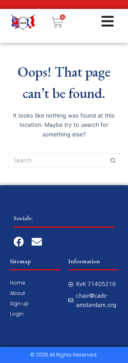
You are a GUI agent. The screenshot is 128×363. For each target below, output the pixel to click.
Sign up (19, 303)
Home (17, 282)
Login (16, 313)
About (17, 293)
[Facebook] (19, 242)
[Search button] (113, 160)
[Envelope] (37, 242)
